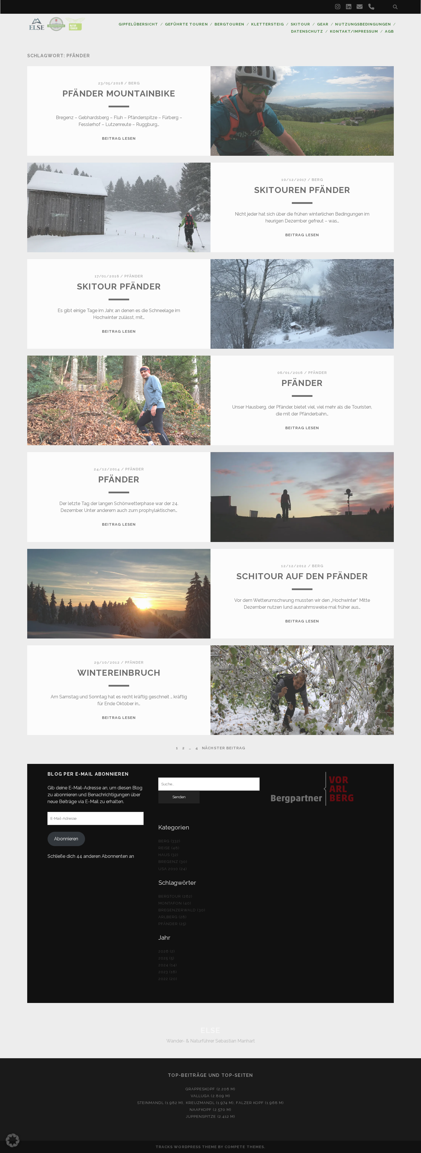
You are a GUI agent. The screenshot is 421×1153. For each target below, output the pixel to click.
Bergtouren (229, 24)
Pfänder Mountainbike (118, 93)
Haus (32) (168, 855)
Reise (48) (169, 848)
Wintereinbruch (119, 673)
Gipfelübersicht (138, 24)
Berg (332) (169, 841)
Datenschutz (307, 31)
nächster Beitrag (223, 748)
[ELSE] (57, 28)
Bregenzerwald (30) (181, 910)
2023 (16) (167, 972)
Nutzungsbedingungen (363, 24)
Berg (134, 83)
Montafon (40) (175, 903)
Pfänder (133, 276)
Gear (322, 24)
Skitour (300, 24)
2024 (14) (167, 965)
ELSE (210, 1030)
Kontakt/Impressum (354, 31)
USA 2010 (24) (172, 869)
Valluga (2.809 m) (210, 1096)
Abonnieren (66, 838)
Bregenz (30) (173, 862)
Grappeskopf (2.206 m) (210, 1089)
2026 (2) (166, 951)
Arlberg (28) (172, 917)
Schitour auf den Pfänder (302, 576)
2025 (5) (166, 958)
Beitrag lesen (119, 138)
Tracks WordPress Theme (186, 1147)
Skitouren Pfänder (302, 190)
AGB (389, 31)
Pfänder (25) (172, 924)
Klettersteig (267, 24)
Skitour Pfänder (119, 286)
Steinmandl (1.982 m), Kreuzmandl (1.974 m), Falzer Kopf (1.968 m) (210, 1103)
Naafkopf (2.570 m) (210, 1109)
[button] (12, 1140)
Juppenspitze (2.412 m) (210, 1116)
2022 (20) (167, 979)
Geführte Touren (186, 24)
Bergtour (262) (175, 896)
